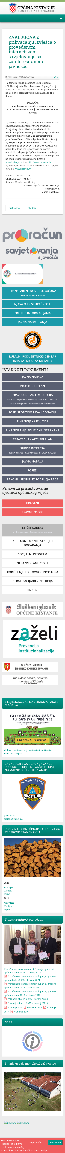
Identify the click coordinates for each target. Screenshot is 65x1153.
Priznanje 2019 (15, 1007)
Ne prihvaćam (36, 1142)
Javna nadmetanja (32, 322)
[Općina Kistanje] (32, 8)
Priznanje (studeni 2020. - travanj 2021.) (27, 1003)
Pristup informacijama (32, 313)
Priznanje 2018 (34, 1007)
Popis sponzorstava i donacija (32, 412)
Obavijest (9, 887)
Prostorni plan (32, 386)
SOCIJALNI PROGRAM (32, 554)
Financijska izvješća (32, 421)
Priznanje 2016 (21, 1011)
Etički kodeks (32, 529)
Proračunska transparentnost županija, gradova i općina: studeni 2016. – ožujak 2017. (30, 985)
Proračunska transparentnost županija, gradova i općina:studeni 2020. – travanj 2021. (30, 978)
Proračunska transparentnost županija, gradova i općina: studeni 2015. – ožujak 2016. (30, 993)
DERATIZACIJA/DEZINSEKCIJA (32, 581)
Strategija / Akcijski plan (32, 439)
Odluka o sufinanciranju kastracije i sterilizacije (28, 750)
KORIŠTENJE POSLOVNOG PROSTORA (32, 572)
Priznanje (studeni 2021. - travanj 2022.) (27, 998)
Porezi (32, 470)
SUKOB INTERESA (32, 450)
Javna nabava (32, 377)
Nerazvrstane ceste (33, 563)
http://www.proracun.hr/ (40, 162)
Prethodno (14, 207)
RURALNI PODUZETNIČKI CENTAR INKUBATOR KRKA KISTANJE (32, 359)
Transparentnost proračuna (32, 293)
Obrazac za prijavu (13, 818)
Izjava (7, 893)
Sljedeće (32, 207)
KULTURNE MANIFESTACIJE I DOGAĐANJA (32, 543)
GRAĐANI (32, 503)
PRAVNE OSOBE (32, 512)
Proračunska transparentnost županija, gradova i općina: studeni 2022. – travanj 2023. (29, 971)
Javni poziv (9, 815)
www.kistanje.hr (14, 162)
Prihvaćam (55, 1142)
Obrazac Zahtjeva (13, 753)
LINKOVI (32, 590)
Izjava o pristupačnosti (32, 304)
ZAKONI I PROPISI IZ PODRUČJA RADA (32, 479)
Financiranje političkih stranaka (32, 430)
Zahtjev (8, 890)
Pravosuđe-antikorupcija (32, 399)
